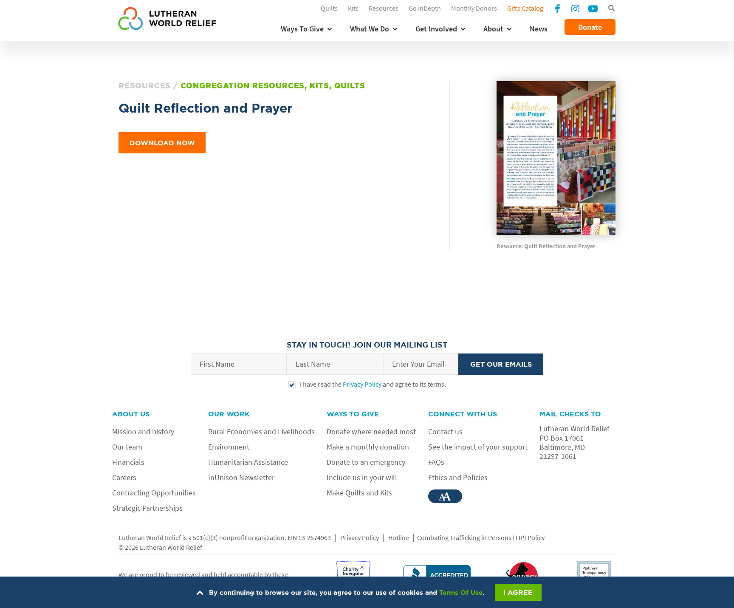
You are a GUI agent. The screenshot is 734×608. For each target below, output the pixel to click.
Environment (228, 447)
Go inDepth (425, 8)
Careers (124, 477)
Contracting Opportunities (154, 493)
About (493, 29)
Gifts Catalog (525, 8)
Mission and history (143, 431)
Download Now (162, 143)
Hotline (398, 537)
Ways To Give (302, 29)
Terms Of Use (461, 592)
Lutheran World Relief (150, 537)
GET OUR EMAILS (501, 364)
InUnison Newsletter (241, 477)
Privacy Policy (362, 384)
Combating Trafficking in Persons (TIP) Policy (481, 537)
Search (611, 8)
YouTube (593, 8)
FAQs (436, 462)
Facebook (557, 9)
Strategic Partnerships (147, 508)
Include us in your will (362, 477)
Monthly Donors (474, 8)
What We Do (369, 29)
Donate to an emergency (366, 462)
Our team (127, 447)
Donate (590, 27)
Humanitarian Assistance (248, 462)
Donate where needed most (371, 431)
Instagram (575, 8)
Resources (383, 8)
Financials (128, 462)
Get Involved (436, 29)
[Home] (167, 20)
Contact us (445, 431)
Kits (353, 8)
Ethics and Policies (458, 477)
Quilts (329, 8)
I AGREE (518, 592)
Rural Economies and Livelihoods (261, 431)
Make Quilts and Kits (359, 493)
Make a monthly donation (368, 447)
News (539, 29)
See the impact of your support (478, 447)
